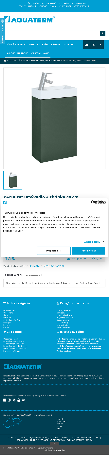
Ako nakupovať (49, 3)
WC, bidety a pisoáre (65, 317)
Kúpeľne (55, 44)
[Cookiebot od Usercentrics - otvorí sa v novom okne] (93, 202)
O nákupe (7, 317)
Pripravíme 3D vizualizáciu (13, 341)
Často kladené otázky (12, 320)
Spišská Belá (61, 421)
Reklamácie (22, 440)
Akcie (46, 53)
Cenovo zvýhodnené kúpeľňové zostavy (41, 60)
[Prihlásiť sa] (93, 44)
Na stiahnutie (65, 6)
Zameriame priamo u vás (13, 343)
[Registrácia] (86, 44)
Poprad (60, 419)
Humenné (60, 424)
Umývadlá (61, 313)
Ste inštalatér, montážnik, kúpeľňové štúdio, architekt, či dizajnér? (38, 437)
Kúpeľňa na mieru (16, 44)
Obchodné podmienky (81, 437)
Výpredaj (36, 53)
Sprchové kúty (62, 325)
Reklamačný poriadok (38, 440)
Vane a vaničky (62, 322)
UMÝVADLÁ (14, 60)
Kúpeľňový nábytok (64, 315)
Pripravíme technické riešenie (15, 346)
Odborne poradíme (11, 339)
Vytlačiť (98, 258)
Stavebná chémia (63, 327)
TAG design (60, 450)
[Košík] (100, 44)
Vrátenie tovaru (81, 6)
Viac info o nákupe (64, 351)
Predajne (32, 6)
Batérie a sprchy (63, 320)
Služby (36, 3)
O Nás (27, 3)
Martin (59, 426)
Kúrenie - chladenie (17, 53)
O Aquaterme (8, 313)
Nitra (59, 429)
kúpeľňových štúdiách (12, 380)
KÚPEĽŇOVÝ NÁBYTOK (53, 266)
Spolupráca (64, 3)
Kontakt (43, 6)
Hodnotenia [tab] (33, 275)
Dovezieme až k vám (11, 351)
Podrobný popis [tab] (14, 275)
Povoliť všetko (89, 251)
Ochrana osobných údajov (79, 440)
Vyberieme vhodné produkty (14, 348)
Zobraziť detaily (92, 241)
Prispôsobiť (52, 251)
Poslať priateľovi (78, 258)
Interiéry (68, 44)
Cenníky (96, 437)
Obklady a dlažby (38, 44)
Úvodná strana (9, 310)
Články (53, 6)
